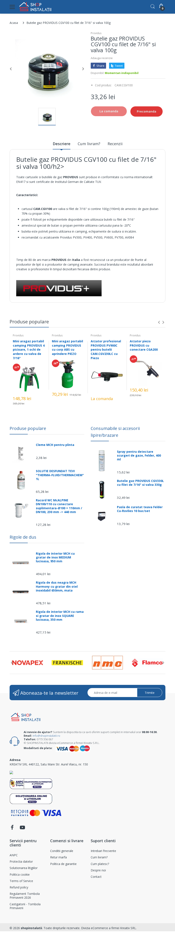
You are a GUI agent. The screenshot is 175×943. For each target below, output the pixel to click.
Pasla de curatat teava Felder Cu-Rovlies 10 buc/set (140, 509)
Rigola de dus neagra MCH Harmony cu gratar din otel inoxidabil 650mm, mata (57, 586)
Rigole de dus (23, 537)
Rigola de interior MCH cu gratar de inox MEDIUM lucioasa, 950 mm (55, 557)
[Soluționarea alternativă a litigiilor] (31, 783)
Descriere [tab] (61, 143)
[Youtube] (22, 828)
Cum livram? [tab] (89, 143)
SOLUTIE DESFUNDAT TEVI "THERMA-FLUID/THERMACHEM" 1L (60, 475)
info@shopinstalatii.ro (46, 736)
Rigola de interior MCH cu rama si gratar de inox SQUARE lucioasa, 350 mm (60, 615)
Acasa (14, 23)
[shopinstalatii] (35, 7)
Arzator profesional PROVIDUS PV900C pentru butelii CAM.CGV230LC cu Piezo (106, 349)
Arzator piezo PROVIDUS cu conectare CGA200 (144, 345)
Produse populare (28, 428)
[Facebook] (12, 828)
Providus (96, 33)
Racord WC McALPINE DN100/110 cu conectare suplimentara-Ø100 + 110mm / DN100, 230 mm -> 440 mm (59, 506)
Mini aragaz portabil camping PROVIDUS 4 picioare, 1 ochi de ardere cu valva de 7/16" (29, 349)
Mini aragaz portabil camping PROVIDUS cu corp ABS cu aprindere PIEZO (67, 347)
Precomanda (146, 111)
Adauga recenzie (102, 58)
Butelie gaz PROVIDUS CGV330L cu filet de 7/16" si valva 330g (140, 483)
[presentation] (159, 322)
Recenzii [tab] (115, 143)
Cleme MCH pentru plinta (55, 445)
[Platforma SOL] (31, 798)
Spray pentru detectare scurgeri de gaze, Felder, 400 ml (139, 455)
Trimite (150, 693)
